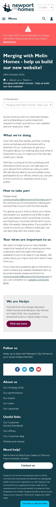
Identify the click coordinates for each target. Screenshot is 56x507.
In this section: (10, 99)
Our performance (13, 393)
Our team (8, 403)
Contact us (28, 465)
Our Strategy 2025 (13, 387)
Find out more (18, 324)
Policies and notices (13, 441)
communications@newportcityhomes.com (26, 199)
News (26, 80)
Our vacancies (11, 408)
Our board (9, 398)
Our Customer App (13, 436)
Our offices (9, 431)
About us (14, 80)
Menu (12, 19)
